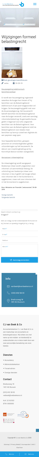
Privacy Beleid (15, 444)
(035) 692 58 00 (17, 293)
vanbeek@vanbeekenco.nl (22, 286)
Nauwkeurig (11, 24)
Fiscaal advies (10, 368)
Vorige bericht (7, 195)
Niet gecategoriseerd (12, 80)
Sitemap (6, 444)
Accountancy (9, 360)
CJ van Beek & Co (22, 438)
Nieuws (24, 80)
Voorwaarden (25, 444)
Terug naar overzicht (16, 32)
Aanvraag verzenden (21, 260)
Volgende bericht (8, 197)
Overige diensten (11, 373)
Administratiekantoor (12, 364)
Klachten (19, 447)
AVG (33, 444)
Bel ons (11, 454)
